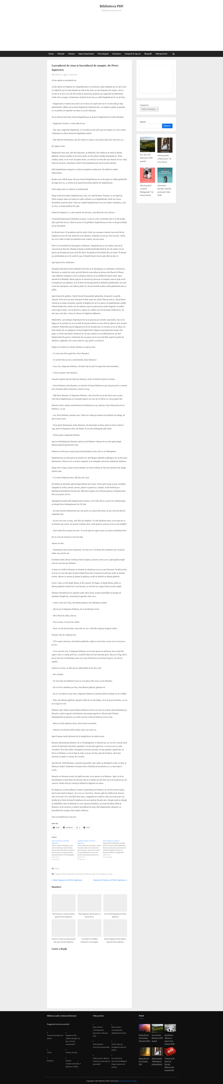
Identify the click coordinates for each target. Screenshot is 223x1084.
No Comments (71, 75)
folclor (64, 874)
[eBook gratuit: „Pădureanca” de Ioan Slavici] (164, 146)
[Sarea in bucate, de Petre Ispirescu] (64, 850)
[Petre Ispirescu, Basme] (116, 849)
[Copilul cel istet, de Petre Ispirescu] (90, 850)
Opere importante (86, 54)
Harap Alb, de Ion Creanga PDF (144, 1061)
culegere (58, 874)
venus (110, 874)
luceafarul (86, 874)
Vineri (49, 1053)
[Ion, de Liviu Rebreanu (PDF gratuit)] (147, 145)
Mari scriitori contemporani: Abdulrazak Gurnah (119, 1030)
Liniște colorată (71, 1053)
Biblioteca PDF (111, 6)
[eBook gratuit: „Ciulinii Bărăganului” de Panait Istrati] (147, 176)
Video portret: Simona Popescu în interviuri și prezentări (101, 1061)
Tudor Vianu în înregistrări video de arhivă (119, 1047)
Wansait (60, 54)
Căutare (71, 54)
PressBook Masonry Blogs (128, 1081)
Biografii (148, 54)
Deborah (50, 1061)
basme (57, 869)
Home (51, 54)
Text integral (103, 54)
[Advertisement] (111, 29)
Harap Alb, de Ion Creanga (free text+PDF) (144, 1038)
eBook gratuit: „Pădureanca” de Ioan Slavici (164, 158)
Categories (144, 105)
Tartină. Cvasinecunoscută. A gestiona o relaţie (73, 1064)
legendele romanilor (74, 874)
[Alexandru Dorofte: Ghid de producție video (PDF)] (164, 176)
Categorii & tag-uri (133, 54)
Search (143, 122)
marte (93, 874)
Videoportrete (161, 54)
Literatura (116, 54)
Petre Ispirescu (101, 874)
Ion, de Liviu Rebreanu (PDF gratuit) (146, 158)
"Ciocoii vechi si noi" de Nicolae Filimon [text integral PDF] (169, 1064)
